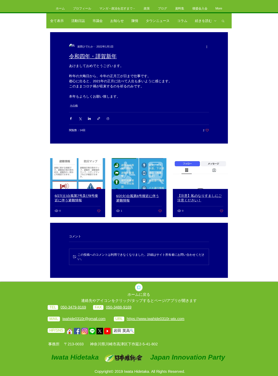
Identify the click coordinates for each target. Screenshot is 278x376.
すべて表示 (221, 151)
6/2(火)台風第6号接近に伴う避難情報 (137, 198)
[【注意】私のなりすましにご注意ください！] (200, 173)
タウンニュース (158, 21)
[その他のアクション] (206, 46)
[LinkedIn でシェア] (89, 118)
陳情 (134, 21)
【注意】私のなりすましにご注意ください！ (199, 198)
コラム (182, 21)
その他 (74, 105)
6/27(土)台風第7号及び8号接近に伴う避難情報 (76, 198)
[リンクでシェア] (98, 118)
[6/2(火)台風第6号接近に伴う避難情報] (139, 173)
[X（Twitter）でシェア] (80, 118)
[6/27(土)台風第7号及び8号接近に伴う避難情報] (77, 173)
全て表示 (57, 21)
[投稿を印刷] (108, 118)
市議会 (97, 21)
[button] (223, 20)
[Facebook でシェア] (71, 118)
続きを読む (203, 21)
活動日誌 (78, 21)
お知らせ (117, 21)
